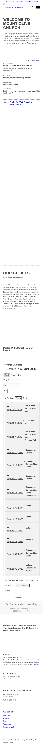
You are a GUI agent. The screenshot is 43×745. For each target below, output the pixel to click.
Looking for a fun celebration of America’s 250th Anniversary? (21, 92)
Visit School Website (32, 2)
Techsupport (7, 724)
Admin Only (20, 2)
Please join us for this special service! (17, 65)
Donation (6, 715)
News (5, 721)
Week (13, 375)
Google (18, 597)
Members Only (10, 2)
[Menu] (37, 7)
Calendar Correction (10, 84)
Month (6, 375)
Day (19, 375)
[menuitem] (10, 1)
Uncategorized (8, 727)
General (6, 718)
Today (18, 398)
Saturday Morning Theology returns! (17, 77)
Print (7, 591)
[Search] (31, 7)
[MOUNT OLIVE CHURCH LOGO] (17, 7)
